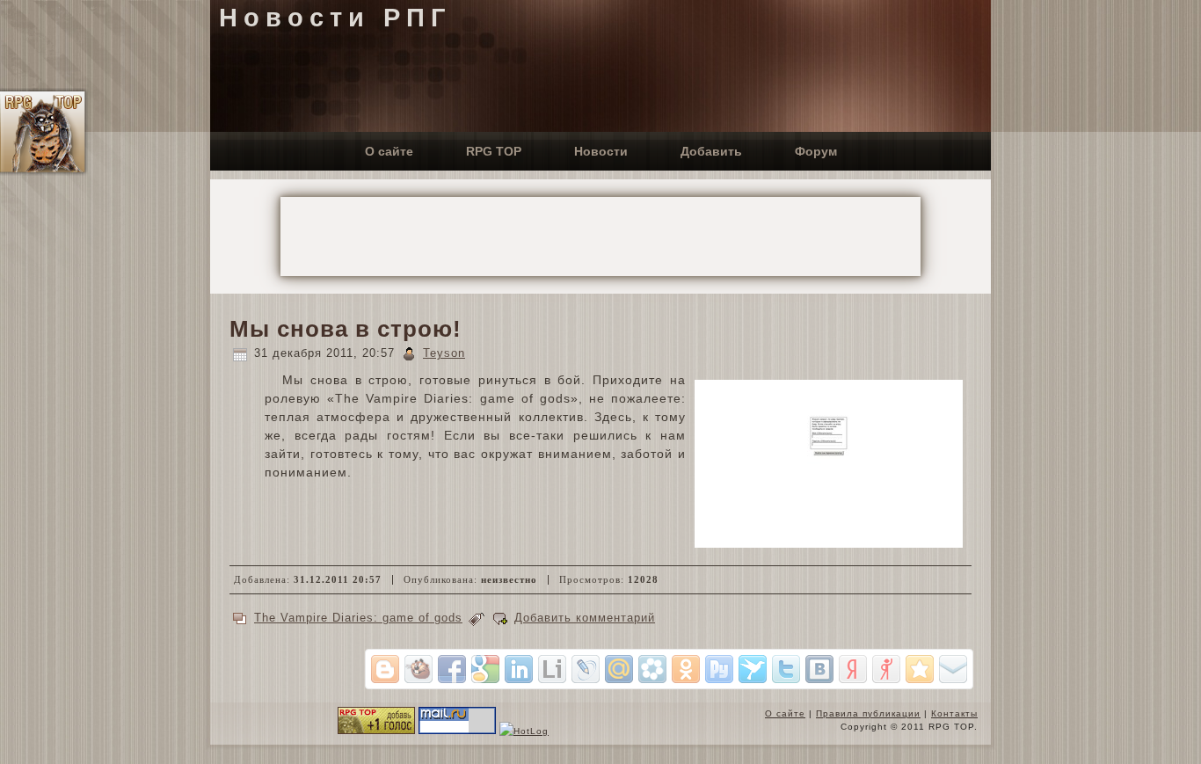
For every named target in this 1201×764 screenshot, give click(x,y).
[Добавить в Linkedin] (519, 669)
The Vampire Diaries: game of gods (358, 617)
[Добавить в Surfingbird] (753, 669)
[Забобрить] (418, 669)
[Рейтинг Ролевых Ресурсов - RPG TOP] (376, 731)
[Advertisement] (600, 236)
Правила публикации (868, 713)
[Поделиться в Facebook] (452, 669)
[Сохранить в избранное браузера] (920, 669)
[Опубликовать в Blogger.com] (385, 669)
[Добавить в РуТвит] (719, 669)
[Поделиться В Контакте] (819, 669)
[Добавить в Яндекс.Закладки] (853, 669)
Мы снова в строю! (345, 329)
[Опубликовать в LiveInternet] (552, 669)
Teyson (444, 353)
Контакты (954, 713)
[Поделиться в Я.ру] (886, 669)
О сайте (785, 713)
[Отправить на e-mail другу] (953, 669)
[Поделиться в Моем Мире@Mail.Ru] (619, 669)
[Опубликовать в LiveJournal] (585, 669)
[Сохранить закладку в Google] (485, 669)
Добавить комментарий (584, 617)
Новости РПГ (335, 18)
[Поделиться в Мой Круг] (652, 669)
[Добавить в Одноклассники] (686, 669)
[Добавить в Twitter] (786, 669)
